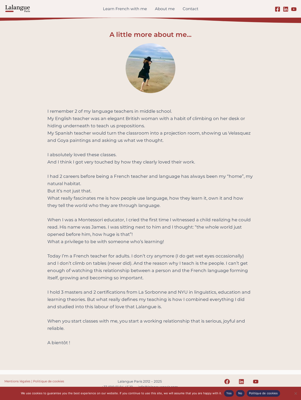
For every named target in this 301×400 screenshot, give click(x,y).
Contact (190, 8)
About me (165, 8)
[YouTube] (294, 9)
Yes (229, 393)
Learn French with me (125, 8)
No (240, 393)
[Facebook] (277, 9)
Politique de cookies (48, 381)
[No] (295, 393)
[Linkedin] (285, 9)
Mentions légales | (18, 381)
